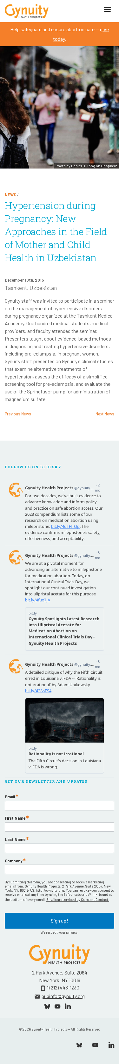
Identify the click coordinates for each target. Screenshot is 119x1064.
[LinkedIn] (111, 1044)
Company (13, 861)
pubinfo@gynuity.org (63, 996)
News (10, 194)
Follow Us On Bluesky (33, 467)
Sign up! (59, 920)
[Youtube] (95, 1044)
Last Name (15, 840)
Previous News (18, 413)
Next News (105, 413)
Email (10, 797)
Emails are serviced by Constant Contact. (77, 899)
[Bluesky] (79, 1044)
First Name (15, 818)
